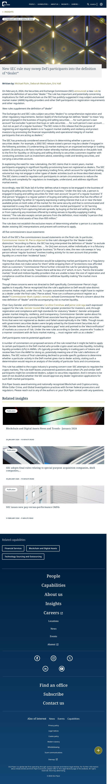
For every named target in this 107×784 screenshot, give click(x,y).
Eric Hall (56, 83)
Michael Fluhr (22, 83)
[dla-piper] (10, 4)
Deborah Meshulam (40, 83)
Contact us (53, 703)
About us (54, 4)
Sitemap (51, 759)
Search (93, 4)
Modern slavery (54, 742)
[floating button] (98, 750)
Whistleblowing (53, 747)
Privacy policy (53, 725)
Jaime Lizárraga (77, 304)
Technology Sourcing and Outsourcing (23, 556)
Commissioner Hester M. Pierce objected (23, 240)
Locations (53, 621)
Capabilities (43, 4)
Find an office (54, 685)
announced (80, 91)
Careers (74, 4)
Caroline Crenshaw (54, 304)
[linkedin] (45, 668)
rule (96, 91)
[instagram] (53, 658)
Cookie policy (53, 736)
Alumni (51, 644)
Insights (64, 4)
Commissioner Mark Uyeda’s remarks (31, 296)
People (32, 4)
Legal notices (53, 731)
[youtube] (62, 668)
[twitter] (70, 658)
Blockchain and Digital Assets (43, 548)
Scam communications (53, 752)
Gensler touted (32, 308)
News (53, 628)
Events (53, 636)
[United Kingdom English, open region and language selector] (101, 4)
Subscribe (53, 694)
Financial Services (13, 548)
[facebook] (37, 658)
